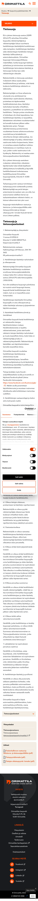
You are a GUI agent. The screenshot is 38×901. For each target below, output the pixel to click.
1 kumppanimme (13, 425)
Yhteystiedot (19, 830)
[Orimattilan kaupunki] (12, 3)
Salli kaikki (19, 477)
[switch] (33, 455)
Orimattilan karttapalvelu (18, 843)
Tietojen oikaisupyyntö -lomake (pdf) (19, 761)
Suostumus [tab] (6, 414)
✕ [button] (35, 888)
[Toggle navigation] (35, 4)
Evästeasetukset (19, 852)
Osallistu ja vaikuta (19, 833)
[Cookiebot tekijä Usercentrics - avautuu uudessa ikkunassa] (27, 409)
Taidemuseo (19, 840)
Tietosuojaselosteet (11, 714)
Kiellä (19, 490)
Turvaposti (19, 807)
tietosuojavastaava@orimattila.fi (15, 736)
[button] (32, 896)
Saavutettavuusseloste (19, 846)
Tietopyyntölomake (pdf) (15, 757)
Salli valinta (19, 483)
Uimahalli (19, 837)
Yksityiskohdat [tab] (19, 414)
